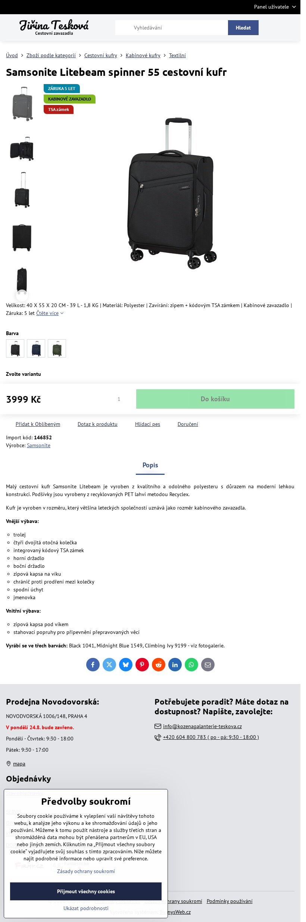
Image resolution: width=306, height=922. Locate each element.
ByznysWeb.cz (175, 912)
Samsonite (38, 445)
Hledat (243, 27)
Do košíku (215, 399)
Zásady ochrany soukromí (173, 901)
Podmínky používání (230, 901)
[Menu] (291, 27)
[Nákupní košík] (273, 27)
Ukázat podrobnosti (86, 908)
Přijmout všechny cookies (86, 891)
